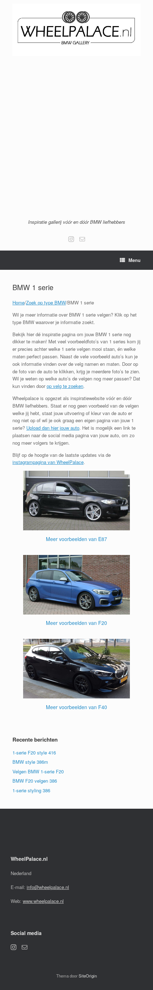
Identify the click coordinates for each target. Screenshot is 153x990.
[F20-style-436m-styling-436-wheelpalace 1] (76, 558)
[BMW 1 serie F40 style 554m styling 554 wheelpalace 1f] (76, 642)
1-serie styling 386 (31, 790)
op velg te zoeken (65, 386)
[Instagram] (71, 239)
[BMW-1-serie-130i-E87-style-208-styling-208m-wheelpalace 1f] (76, 474)
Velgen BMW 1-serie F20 (38, 771)
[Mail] (82, 239)
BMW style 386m (30, 761)
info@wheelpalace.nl (48, 887)
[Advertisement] (76, 136)
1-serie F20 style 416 (34, 752)
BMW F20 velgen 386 (34, 780)
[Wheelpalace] (76, 30)
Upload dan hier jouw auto (52, 427)
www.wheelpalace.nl (43, 901)
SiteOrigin (88, 976)
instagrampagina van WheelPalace (48, 462)
